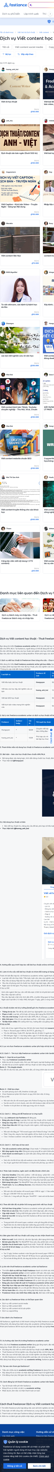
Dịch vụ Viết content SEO (12, 1306)
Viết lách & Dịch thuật (26, 33)
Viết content (44, 33)
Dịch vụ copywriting (10, 1311)
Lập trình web (31, 13)
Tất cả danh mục (7, 33)
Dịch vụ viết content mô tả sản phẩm (16, 1308)
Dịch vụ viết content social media (15, 1303)
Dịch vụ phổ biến (11, 13)
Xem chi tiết (39, 1466)
